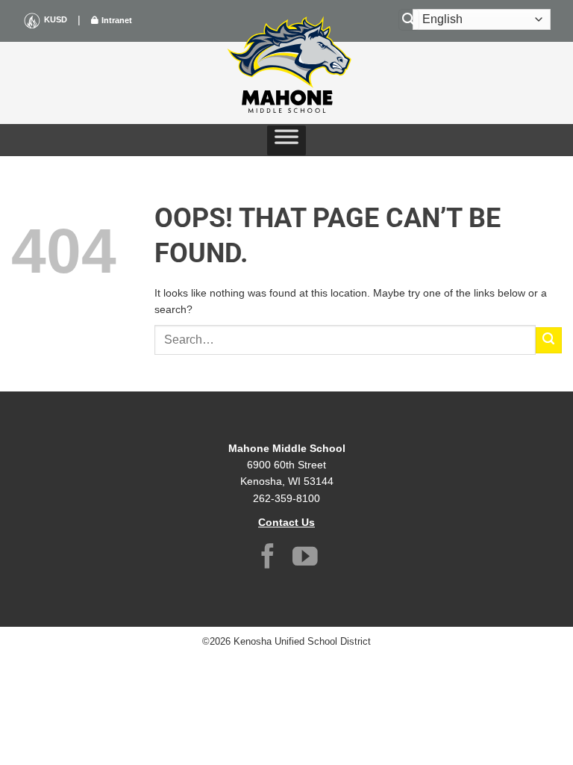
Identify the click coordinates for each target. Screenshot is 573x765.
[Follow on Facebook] (268, 558)
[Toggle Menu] (286, 140)
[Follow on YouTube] (305, 558)
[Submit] (549, 340)
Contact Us (286, 522)
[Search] (408, 20)
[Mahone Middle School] (286, 64)
